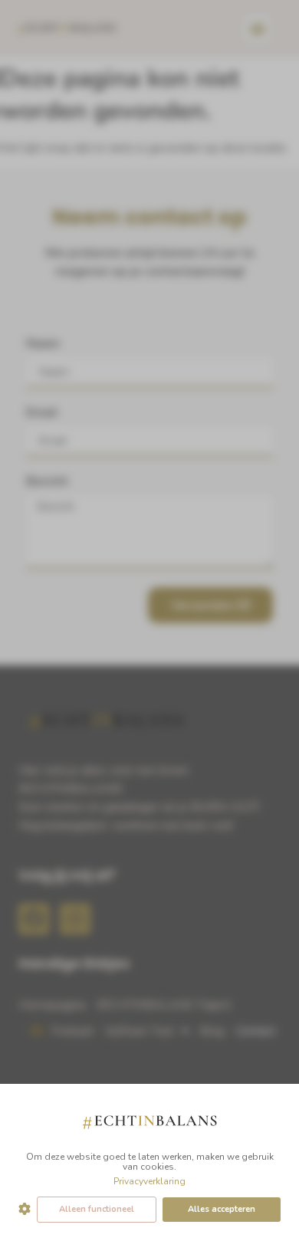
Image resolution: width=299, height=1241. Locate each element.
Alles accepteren (221, 1209)
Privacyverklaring (149, 1181)
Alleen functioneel (96, 1209)
